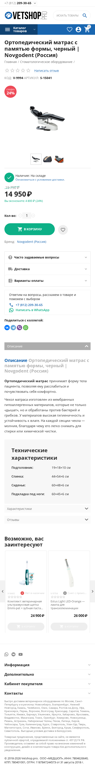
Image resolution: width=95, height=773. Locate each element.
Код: (8, 78)
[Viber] (19, 327)
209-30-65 (17, 3)
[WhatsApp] (25, 327)
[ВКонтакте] (7, 327)
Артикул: (31, 78)
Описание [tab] (15, 346)
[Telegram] (13, 327)
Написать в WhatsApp (32, 310)
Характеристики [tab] (19, 509)
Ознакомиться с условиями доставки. (40, 179)
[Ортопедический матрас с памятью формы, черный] (47, 118)
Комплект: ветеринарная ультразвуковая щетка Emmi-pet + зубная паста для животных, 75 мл (25, 605)
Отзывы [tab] (13, 520)
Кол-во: (10, 216)
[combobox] (72, 15)
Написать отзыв (46, 70)
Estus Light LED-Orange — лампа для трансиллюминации (68, 605)
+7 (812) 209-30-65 (29, 305)
